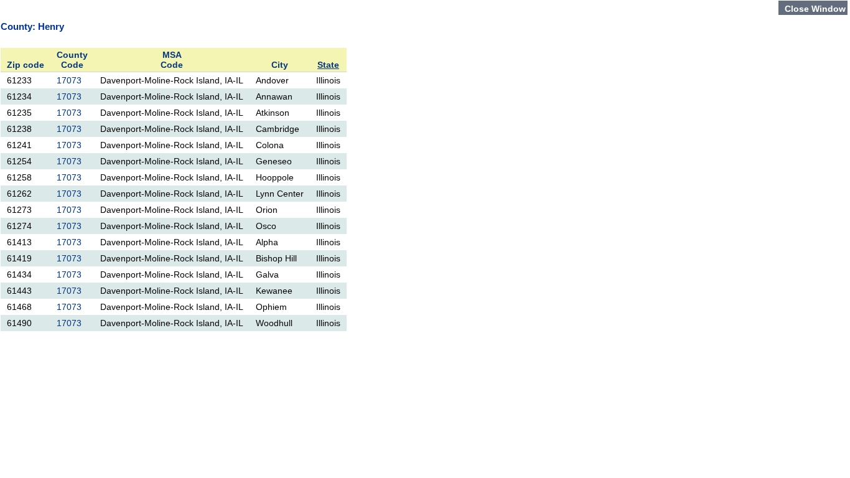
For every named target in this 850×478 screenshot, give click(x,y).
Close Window (815, 9)
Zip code (25, 65)
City (279, 65)
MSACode (172, 60)
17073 (69, 80)
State (328, 65)
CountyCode (72, 60)
